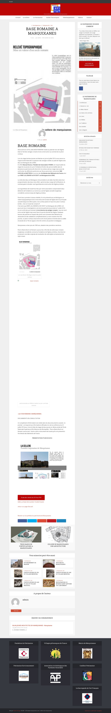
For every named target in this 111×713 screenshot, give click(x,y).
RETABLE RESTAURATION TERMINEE (89, 148)
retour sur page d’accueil (25, 506)
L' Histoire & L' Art (47, 25)
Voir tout (16, 610)
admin (39, 38)
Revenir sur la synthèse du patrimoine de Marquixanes (34, 516)
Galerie (80, 17)
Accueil (11, 1)
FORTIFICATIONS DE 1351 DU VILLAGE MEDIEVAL (31, 573)
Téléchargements (68, 17)
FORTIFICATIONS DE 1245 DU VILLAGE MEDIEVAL (63, 573)
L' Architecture (36, 25)
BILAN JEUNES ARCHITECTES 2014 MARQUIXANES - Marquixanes (32, 625)
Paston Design (16, 710)
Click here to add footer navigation (93, 710)
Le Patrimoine (37, 17)
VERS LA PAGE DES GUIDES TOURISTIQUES (31, 502)
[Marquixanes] (55, 8)
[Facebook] (81, 88)
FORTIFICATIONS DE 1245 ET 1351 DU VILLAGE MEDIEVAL (31, 583)
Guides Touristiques (52, 17)
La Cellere (26, 17)
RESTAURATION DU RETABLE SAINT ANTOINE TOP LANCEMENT (64, 583)
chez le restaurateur (84, 153)
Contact (89, 17)
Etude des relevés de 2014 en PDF (31, 497)
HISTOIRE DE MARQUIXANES (60, 563)
